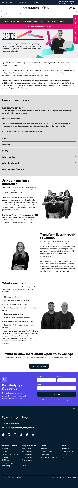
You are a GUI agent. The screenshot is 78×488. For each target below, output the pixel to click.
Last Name (61, 377)
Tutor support (27, 451)
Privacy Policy (71, 477)
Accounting (6, 466)
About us (44, 449)
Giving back (45, 454)
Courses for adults (47, 451)
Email (39, 385)
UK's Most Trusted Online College (39, 27)
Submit (56, 394)
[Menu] (2, 8)
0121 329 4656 (12, 423)
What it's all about (10, 163)
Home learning (27, 457)
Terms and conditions (56, 477)
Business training (50, 21)
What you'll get (9, 157)
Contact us (62, 21)
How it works (26, 449)
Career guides (27, 454)
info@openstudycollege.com (21, 427)
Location (6, 144)
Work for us (65, 454)
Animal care (6, 457)
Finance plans (27, 460)
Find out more (39, 366)
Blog (23, 463)
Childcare (5, 460)
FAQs (24, 466)
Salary (5, 150)
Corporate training (67, 451)
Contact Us (65, 449)
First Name (41, 377)
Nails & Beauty (32, 21)
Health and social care (10, 454)
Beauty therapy (7, 463)
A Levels (5, 21)
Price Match (65, 457)
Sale (40, 21)
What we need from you (13, 169)
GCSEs (12, 21)
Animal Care (21, 21)
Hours (5, 138)
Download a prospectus (49, 457)
